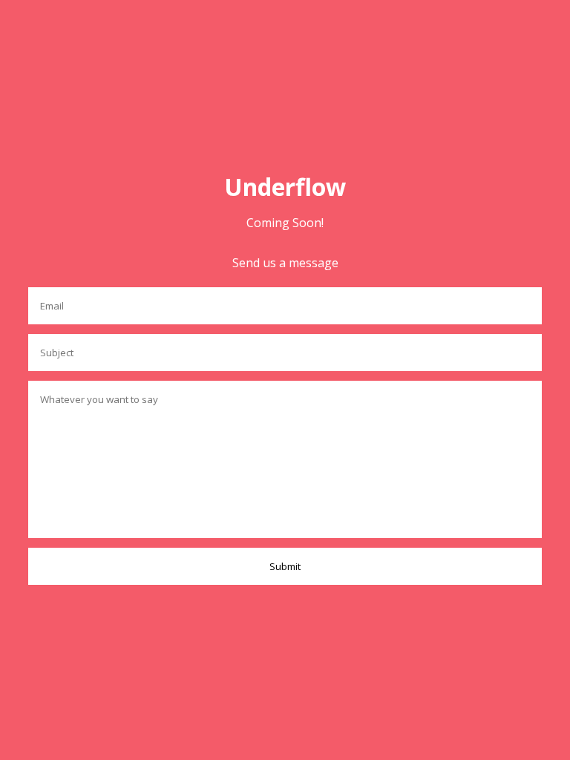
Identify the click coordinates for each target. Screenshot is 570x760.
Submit (285, 566)
